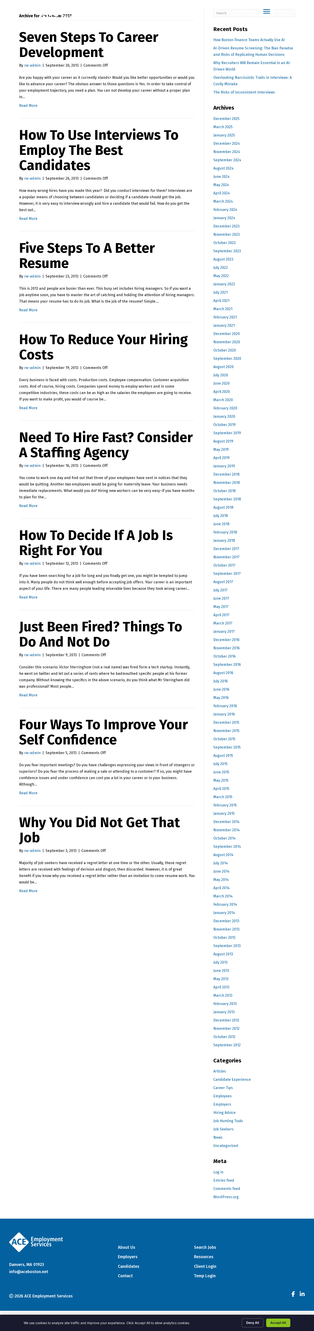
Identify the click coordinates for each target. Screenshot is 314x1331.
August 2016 (223, 673)
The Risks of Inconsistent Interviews (244, 92)
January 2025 (224, 135)
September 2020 (227, 358)
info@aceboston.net (28, 1271)
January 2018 (224, 540)
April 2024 (221, 193)
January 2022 (224, 284)
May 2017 (220, 606)
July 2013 (220, 962)
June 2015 (221, 772)
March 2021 (222, 309)
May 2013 (220, 979)
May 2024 (221, 185)
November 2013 (226, 929)
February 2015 (225, 805)
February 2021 (225, 317)
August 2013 (223, 954)
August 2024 (223, 168)
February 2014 (225, 904)
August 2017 (223, 582)
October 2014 (224, 838)
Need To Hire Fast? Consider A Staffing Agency (106, 445)
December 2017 (226, 549)
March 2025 (223, 127)
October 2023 (224, 243)
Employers (222, 1104)
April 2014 (221, 888)
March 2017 (222, 623)
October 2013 (224, 937)
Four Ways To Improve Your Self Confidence (103, 732)
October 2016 (224, 656)
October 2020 (224, 350)
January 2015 (224, 813)
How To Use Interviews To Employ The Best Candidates (99, 150)
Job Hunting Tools (228, 1121)
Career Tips (223, 1088)
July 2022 (220, 267)
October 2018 (224, 491)
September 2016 (227, 664)
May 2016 (221, 697)
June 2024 (221, 176)
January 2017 (224, 631)
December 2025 (226, 118)
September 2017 (227, 573)
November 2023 (226, 234)
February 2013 (225, 1004)
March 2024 (223, 201)
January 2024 (224, 218)
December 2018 (226, 474)
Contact (125, 1275)
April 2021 (221, 300)
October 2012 (224, 1037)
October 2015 (224, 739)
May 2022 (221, 276)
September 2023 (227, 251)
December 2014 (226, 822)
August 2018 (223, 507)
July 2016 (220, 681)
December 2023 (226, 226)
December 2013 (226, 921)
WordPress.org (226, 1197)
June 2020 (221, 383)
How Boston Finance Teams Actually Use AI (249, 40)
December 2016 (226, 640)
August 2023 (223, 259)
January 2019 (224, 466)
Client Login (240, 8)
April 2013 (221, 987)
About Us (126, 1247)
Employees (222, 1096)
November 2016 (226, 648)
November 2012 (226, 1028)
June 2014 (221, 871)
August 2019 (223, 441)
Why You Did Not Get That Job (99, 830)
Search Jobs (205, 1247)
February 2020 (225, 408)
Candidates (128, 1266)
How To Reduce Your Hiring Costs (103, 347)
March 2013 (222, 995)
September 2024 (227, 160)
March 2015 (222, 797)
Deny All (252, 1323)
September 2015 (227, 747)
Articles (219, 1071)
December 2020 (226, 334)
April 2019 (221, 458)
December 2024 (226, 143)
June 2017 (221, 598)
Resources (203, 1256)
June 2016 (221, 689)
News (218, 1137)
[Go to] (293, 1294)
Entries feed (223, 1180)
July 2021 (220, 292)
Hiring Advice (224, 1112)
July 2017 (220, 590)
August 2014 (223, 855)
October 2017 (224, 565)
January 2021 (224, 325)
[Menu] (266, 11)
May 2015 (220, 780)
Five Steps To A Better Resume (87, 256)
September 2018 (227, 499)
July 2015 (220, 764)
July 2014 (220, 863)
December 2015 (226, 722)
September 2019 (227, 433)
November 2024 (226, 152)
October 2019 (224, 425)
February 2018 (225, 532)
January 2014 (224, 913)
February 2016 (225, 706)
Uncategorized (225, 1146)
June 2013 (221, 970)
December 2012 (226, 1020)
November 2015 (226, 731)
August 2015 (223, 755)
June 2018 (221, 524)
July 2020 (220, 375)
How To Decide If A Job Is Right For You (96, 543)
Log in (218, 1172)
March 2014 (223, 896)
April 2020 (221, 391)
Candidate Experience (232, 1079)
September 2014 (227, 846)
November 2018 (226, 482)
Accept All (278, 1323)
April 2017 (221, 615)
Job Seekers (223, 1129)
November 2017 (226, 557)
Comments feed (226, 1188)
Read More (28, 105)
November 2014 (226, 830)
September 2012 (227, 1045)
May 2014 (221, 879)
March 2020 (223, 400)
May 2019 (221, 449)
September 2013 (227, 946)
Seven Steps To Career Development (88, 45)
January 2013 (224, 1012)
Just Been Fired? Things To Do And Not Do (100, 634)
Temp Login (217, 8)
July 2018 (220, 516)
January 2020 (224, 416)
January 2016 (224, 714)
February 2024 (225, 209)
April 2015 (221, 788)
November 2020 (226, 342)
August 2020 (223, 367)
